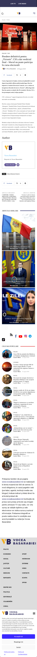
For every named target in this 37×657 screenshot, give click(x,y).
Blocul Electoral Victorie (13, 174)
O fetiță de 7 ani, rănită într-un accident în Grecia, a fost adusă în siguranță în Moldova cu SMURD (23, 416)
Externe (15, 362)
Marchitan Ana (14, 248)
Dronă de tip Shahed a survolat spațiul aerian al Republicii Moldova (22, 465)
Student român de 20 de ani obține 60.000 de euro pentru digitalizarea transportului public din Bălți (24, 392)
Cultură (15, 437)
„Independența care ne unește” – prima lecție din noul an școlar (23, 429)
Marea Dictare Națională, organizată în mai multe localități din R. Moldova (23, 441)
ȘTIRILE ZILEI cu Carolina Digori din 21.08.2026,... (18, 320)
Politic (8, 20)
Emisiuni (18, 316)
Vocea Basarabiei (11, 68)
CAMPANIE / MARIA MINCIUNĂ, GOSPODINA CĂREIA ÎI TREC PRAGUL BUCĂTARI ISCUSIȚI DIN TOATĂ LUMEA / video (9, 198)
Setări (18, 647)
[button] (34, 613)
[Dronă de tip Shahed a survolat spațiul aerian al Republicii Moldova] (7, 465)
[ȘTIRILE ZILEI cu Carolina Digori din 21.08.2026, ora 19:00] (18, 306)
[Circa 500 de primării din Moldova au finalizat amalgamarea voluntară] (7, 354)
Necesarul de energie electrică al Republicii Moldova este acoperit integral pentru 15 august (23, 379)
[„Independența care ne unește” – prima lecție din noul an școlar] (7, 429)
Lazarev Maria (17, 357)
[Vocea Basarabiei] (3, 69)
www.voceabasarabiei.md (12, 482)
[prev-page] (3, 328)
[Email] (17, 164)
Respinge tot (18, 642)
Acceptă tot (18, 636)
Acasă (3, 20)
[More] (25, 75)
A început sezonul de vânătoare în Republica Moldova (23, 453)
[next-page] (6, 328)
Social (15, 375)
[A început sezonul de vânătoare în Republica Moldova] (7, 453)
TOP (8, 53)
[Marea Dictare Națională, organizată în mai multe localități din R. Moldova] (7, 441)
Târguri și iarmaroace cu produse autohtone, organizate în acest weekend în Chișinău (23, 404)
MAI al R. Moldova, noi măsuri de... (18, 247)
